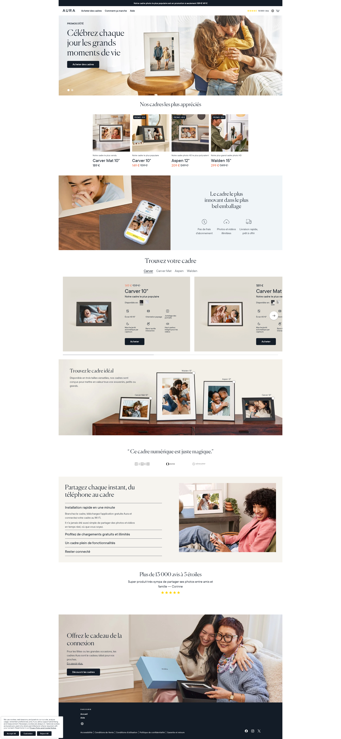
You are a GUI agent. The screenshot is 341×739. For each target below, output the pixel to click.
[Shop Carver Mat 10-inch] (151, 398)
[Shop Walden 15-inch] (194, 373)
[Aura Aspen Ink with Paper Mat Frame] (190, 133)
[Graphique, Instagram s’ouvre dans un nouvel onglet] (253, 731)
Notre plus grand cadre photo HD (226, 155)
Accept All (11, 733)
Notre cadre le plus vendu (105, 155)
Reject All (44, 733)
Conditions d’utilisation (126, 732)
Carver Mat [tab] (164, 270)
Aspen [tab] (179, 270)
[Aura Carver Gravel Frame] (150, 133)
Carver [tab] (148, 270)
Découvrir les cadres (83, 672)
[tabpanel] (126, 314)
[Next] (273, 315)
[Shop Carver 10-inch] (273, 398)
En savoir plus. (75, 663)
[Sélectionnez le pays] (272, 11)
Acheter (134, 341)
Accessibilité (86, 732)
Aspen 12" (181, 160)
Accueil (84, 714)
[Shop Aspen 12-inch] (234, 382)
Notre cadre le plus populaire (145, 155)
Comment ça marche (116, 11)
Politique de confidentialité (152, 732)
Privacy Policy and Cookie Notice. (43, 728)
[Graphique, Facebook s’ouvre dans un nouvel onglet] (247, 731)
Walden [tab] (192, 270)
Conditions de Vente (104, 732)
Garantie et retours (175, 732)
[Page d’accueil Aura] (69, 11)
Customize (28, 733)
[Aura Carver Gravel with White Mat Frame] (111, 133)
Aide (132, 11)
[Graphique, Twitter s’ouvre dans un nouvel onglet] (259, 731)
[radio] (141, 302)
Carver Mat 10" (106, 160)
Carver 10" (141, 160)
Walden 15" (221, 160)
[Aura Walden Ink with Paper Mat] (229, 133)
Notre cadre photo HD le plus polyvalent (190, 155)
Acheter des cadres (91, 11)
